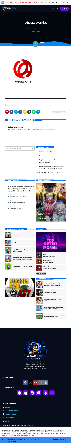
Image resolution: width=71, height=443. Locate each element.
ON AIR (64, 9)
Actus (40, 207)
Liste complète (41, 273)
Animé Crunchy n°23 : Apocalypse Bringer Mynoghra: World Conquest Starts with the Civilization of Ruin (21, 189)
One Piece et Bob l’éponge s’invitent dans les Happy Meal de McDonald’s (22, 258)
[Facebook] (60, 2)
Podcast (9, 287)
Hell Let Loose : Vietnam (47, 152)
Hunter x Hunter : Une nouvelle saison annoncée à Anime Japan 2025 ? (50, 213)
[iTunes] (56, 2)
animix (13, 105)
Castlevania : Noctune (18, 197)
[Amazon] (67, 2)
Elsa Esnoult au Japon (50, 292)
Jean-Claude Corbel (18, 202)
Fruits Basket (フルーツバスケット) (50, 172)
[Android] (64, 2)
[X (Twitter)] (49, 2)
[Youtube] (35, 382)
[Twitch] (53, 2)
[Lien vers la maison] (9, 8)
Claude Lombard (17, 208)
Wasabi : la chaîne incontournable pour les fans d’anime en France (54, 315)
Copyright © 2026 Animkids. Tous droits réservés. (18, 425)
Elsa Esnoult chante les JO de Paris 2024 (53, 300)
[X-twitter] (30, 382)
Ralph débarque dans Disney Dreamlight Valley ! (20, 250)
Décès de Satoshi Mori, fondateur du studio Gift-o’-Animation (53, 308)
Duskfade (42, 156)
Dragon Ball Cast (13, 291)
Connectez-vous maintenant (47, 129)
